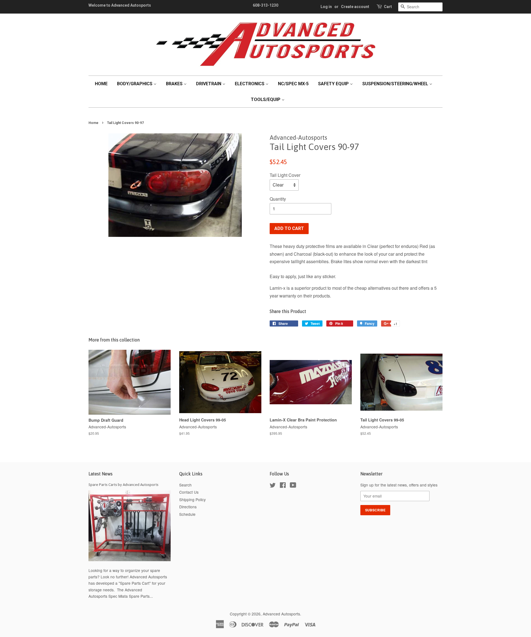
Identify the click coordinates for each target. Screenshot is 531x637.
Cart (388, 6)
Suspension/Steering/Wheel (395, 83)
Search (185, 485)
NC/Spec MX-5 (293, 83)
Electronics (250, 83)
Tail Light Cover (285, 175)
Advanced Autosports (281, 614)
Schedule (187, 514)
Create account (355, 6)
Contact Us (189, 492)
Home (101, 83)
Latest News (100, 473)
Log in (326, 6)
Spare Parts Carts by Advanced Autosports (123, 484)
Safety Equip (334, 83)
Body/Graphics (135, 83)
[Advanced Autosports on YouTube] (293, 486)
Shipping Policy (192, 499)
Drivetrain (209, 83)
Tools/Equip (266, 99)
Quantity (278, 199)
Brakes (175, 83)
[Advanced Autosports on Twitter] (273, 486)
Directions (188, 506)
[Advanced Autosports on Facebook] (283, 486)
